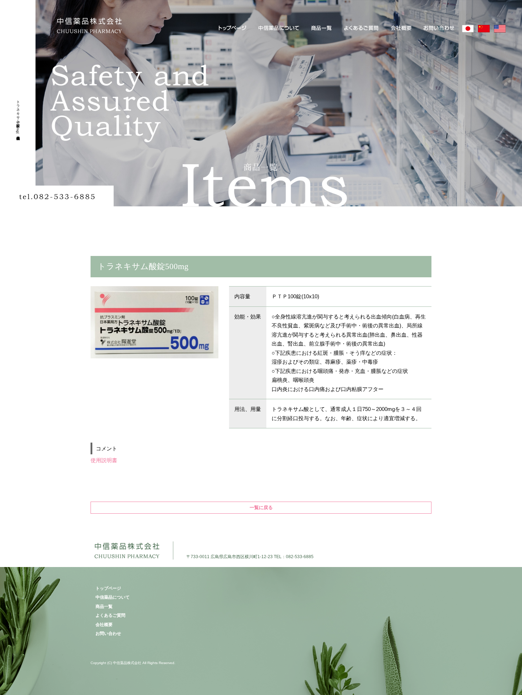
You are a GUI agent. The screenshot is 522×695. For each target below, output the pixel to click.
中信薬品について (279, 28)
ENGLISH (500, 28)
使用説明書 (104, 460)
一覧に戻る (261, 507)
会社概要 (402, 28)
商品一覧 (322, 28)
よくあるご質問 (362, 28)
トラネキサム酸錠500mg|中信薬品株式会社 (18, 116)
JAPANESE (468, 28)
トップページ (232, 28)
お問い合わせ (439, 28)
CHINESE (484, 28)
